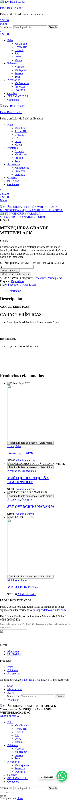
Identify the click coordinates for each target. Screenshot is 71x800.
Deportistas (17, 281)
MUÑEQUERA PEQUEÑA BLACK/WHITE (28, 480)
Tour (17, 76)
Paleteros (12, 63)
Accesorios (13, 79)
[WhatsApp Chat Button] (61, 776)
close (20, 798)
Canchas (12, 93)
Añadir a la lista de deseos (15, 274)
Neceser (19, 66)
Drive (18, 56)
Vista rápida (46, 442)
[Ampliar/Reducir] (1, 792)
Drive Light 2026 (20, 453)
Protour (19, 73)
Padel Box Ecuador (11, 7)
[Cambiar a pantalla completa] (5, 792)
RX (17, 53)
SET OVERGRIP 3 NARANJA (30, 507)
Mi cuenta (13, 651)
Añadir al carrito (9, 270)
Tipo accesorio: (16, 346)
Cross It (19, 50)
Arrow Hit (21, 46)
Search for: (6, 27)
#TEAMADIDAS (17, 96)
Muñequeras (22, 83)
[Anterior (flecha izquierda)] (1, 796)
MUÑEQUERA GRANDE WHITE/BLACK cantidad (32, 263)
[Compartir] (8, 792)
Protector (20, 86)
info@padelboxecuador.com (49, 610)
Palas (10, 40)
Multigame (21, 70)
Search (53, 27)
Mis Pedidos (14, 654)
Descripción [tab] (14, 290)
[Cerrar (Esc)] (12, 792)
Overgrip (20, 89)
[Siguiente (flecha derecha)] (5, 796)
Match (18, 60)
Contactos (13, 99)
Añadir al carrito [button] (25, 460)
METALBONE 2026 (22, 587)
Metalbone (21, 43)
